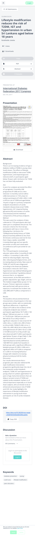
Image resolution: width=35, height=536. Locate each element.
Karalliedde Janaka (8, 40)
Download (19, 150)
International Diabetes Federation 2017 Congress (17, 90)
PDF (17, 64)
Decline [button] (21, 532)
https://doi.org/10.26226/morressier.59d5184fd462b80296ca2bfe (18, 414)
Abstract (17, 69)
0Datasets (18, 74)
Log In (17, 457)
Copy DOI (13, 419)
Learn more (20, 528)
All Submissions (11, 9)
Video (18, 58)
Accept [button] (13, 532)
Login (29, 3)
